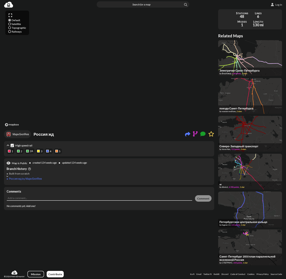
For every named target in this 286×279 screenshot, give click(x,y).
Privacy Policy (263, 274)
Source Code (276, 274)
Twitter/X (207, 274)
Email (198, 274)
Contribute (55, 274)
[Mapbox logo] (12, 125)
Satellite (16, 23)
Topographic (19, 27)
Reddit (216, 274)
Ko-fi (192, 274)
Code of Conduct (237, 274)
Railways (17, 31)
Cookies (251, 274)
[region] (109, 68)
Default (16, 20)
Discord (224, 274)
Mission (36, 274)
